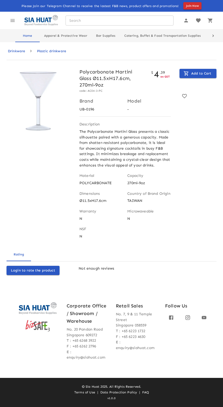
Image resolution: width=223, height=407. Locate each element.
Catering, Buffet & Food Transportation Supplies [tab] (162, 36)
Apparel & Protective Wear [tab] (65, 36)
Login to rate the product (33, 270)
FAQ (145, 392)
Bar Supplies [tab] (106, 36)
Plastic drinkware (51, 51)
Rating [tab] (19, 254)
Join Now (192, 6)
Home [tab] (27, 36)
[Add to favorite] (184, 96)
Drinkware (16, 51)
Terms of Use (84, 392)
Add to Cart (201, 73)
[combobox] (119, 20)
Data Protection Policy (118, 392)
